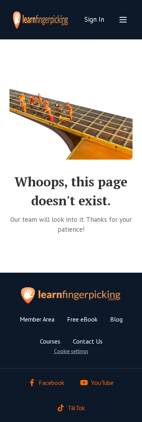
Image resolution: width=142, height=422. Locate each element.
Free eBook (82, 319)
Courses (50, 341)
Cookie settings (71, 351)
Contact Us (88, 341)
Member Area (37, 319)
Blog (116, 319)
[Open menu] (123, 19)
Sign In (94, 19)
